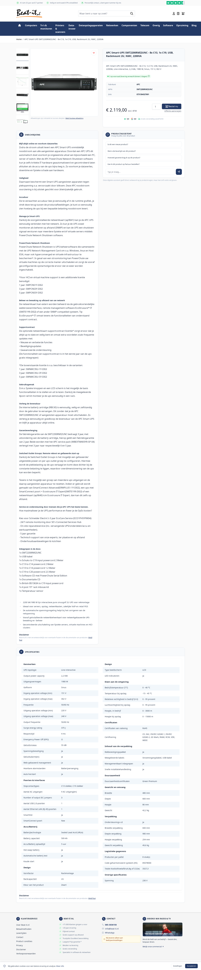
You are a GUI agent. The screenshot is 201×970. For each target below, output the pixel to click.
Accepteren (191, 966)
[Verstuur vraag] (179, 172)
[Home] (19, 25)
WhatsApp (109, 932)
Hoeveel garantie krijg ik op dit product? (124, 157)
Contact (19, 937)
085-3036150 (111, 924)
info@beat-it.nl (112, 928)
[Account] (173, 13)
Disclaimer (21, 949)
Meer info (60, 966)
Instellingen (177, 966)
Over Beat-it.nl (23, 925)
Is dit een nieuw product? (118, 144)
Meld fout (92, 898)
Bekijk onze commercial (152, 946)
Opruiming (182, 25)
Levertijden (21, 933)
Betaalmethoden (23, 929)
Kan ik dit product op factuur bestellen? (124, 164)
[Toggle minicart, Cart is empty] (183, 13)
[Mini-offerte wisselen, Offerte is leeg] (178, 13)
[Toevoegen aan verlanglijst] (94, 53)
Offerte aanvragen (172, 111)
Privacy (19, 945)
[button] (64, 82)
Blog (194, 25)
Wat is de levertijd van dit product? (122, 151)
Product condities (24, 941)
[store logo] (29, 13)
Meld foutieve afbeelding (74, 118)
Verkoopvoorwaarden (26, 953)
